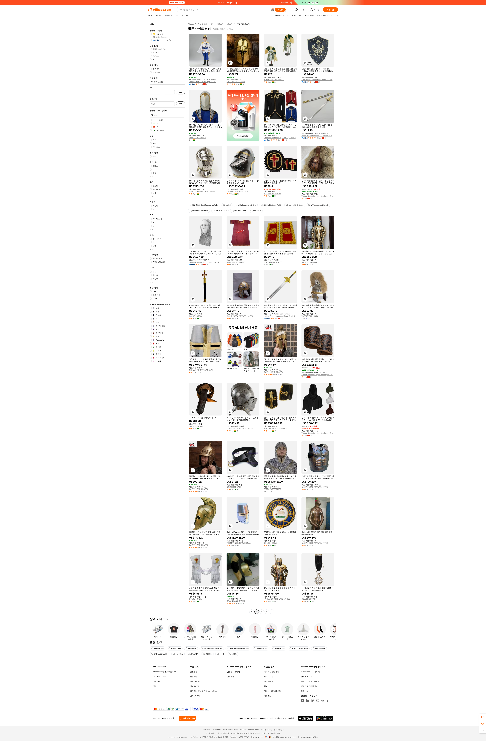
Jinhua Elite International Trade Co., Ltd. (316, 80)
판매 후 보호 (195, 686)
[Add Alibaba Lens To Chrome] (187, 718)
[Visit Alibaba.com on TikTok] (327, 700)
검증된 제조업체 (233, 672)
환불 (266, 686)
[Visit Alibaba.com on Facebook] (302, 700)
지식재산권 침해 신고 (272, 691)
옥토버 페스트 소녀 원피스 (272, 205)
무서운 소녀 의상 (221, 211)
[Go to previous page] (251, 611)
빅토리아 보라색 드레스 (300, 648)
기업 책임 (157, 681)
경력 (155, 686)
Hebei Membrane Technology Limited (204, 262)
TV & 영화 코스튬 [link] (243, 24)
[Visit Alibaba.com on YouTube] (322, 700)
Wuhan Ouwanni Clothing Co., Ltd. (202, 82)
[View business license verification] (266, 737)
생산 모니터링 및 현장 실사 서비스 (203, 691)
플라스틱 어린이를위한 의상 (239, 648)
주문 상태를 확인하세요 (310, 681)
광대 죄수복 (257, 211)
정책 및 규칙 (195, 696)
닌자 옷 (234, 654)
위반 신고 (267, 696)
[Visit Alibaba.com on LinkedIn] (307, 700)
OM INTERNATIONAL (309, 262)
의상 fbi (228, 205)
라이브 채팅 (268, 677)
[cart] (305, 10)
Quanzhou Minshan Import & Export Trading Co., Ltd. (280, 138)
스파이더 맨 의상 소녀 (296, 205)
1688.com (217, 729)
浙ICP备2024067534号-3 (308, 737)
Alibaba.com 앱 (266, 718)
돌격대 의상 (192, 648)
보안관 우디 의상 (240, 211)
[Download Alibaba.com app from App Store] (305, 718)
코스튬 (230, 24)
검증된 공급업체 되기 (309, 686)
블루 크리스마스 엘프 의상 (320, 205)
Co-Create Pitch (159, 677)
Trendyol (270, 729)
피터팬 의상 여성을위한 (200, 211)
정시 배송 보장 (195, 681)
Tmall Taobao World (230, 729)
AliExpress (207, 729)
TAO (262, 729)
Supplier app (244, 718)
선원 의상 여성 (159, 648)
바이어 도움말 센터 (271, 672)
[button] (272, 9)
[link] (482, 717)
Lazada (243, 729)
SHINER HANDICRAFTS (236, 262)
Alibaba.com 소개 (160, 666)
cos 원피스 (179, 654)
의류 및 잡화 (202, 24)
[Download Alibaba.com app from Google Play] (324, 718)
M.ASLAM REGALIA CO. (273, 262)
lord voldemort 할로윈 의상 (213, 648)
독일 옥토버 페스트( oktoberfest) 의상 (205, 205)
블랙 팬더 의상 (176, 648)
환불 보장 (194, 677)
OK (180, 92)
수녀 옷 (221, 654)
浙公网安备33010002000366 (284, 737)
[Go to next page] (272, 611)
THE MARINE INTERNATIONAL (239, 192)
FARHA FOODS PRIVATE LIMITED (202, 192)
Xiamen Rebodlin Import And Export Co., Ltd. (317, 196)
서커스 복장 (194, 654)
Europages (280, 729)
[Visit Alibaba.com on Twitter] (312, 700)
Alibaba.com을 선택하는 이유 (164, 672)
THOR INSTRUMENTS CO (274, 80)
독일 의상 (209, 654)
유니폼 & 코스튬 (217, 24)
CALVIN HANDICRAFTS (236, 82)
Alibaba (191, 24)
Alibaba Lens (167, 718)
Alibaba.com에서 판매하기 (311, 672)
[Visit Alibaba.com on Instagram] (317, 700)
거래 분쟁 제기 (269, 681)
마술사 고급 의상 (261, 648)
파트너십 (304, 691)
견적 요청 (231, 677)
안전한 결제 (194, 672)
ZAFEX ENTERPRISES (197, 138)
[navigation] (167, 318)
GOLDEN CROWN (196, 316)
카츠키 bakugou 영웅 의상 (247, 205)
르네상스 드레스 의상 (161, 654)
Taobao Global (253, 729)
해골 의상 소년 (320, 648)
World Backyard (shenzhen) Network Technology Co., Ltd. (317, 136)
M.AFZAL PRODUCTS (272, 194)
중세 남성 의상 (280, 648)
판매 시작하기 (306, 677)
